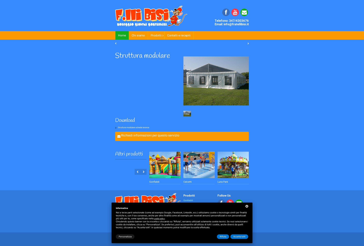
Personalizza (125, 236)
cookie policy (159, 219)
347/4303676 (239, 20)
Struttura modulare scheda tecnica (133, 127)
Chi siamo (138, 35)
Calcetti (187, 181)
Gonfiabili (154, 181)
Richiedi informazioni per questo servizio (150, 135)
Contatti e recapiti (179, 35)
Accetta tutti (239, 236)
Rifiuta (223, 236)
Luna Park (223, 181)
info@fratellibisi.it (236, 24)
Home (122, 35)
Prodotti (156, 35)
